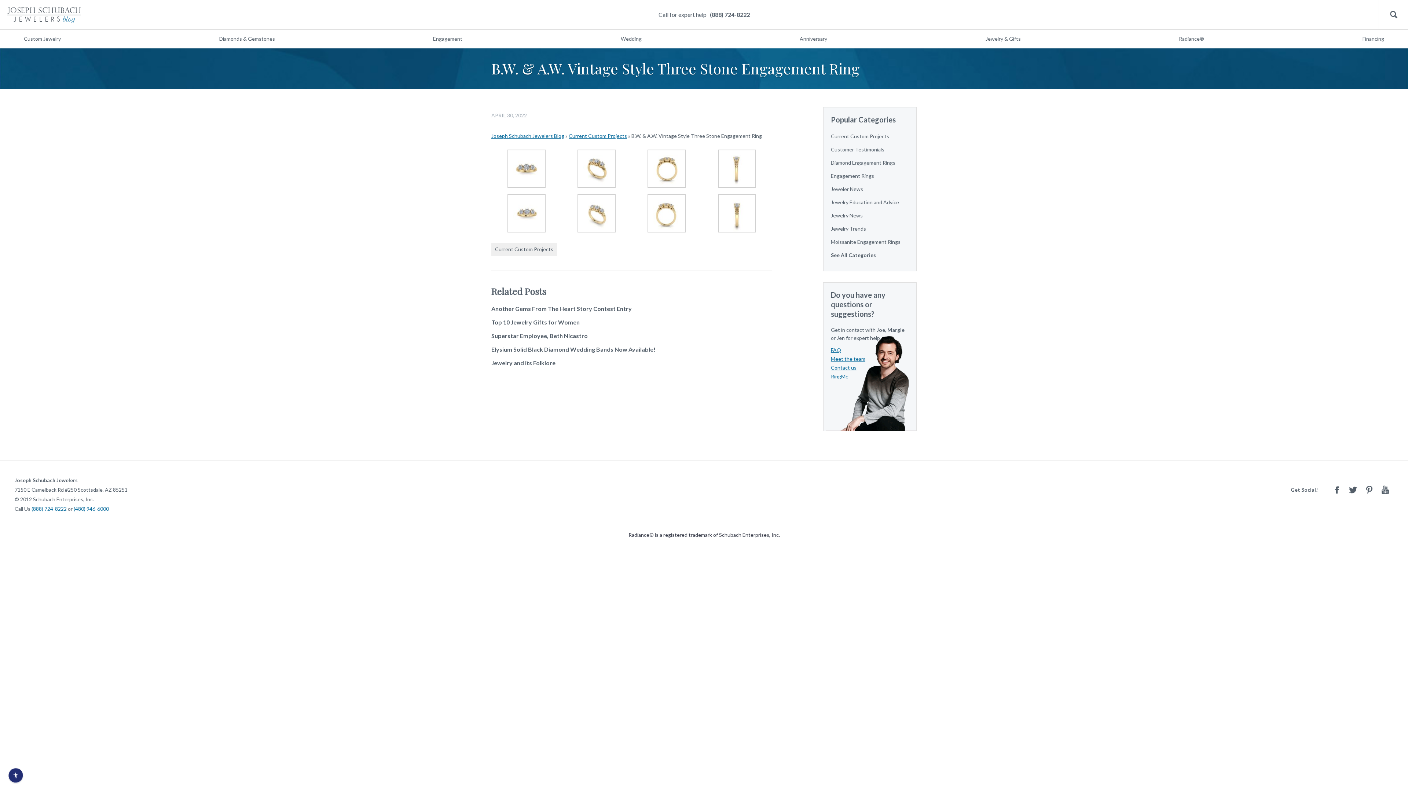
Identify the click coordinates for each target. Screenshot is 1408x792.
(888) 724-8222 (730, 14)
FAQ (836, 350)
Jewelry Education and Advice (865, 202)
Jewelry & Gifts (1003, 39)
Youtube (1385, 490)
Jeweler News (847, 189)
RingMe (839, 376)
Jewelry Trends (848, 228)
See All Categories (853, 255)
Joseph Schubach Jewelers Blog (527, 136)
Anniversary (813, 39)
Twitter (1353, 490)
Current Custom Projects (598, 136)
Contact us (844, 367)
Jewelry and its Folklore (523, 362)
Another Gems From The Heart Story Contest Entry (561, 308)
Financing (1373, 39)
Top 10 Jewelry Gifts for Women (535, 322)
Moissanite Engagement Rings (866, 242)
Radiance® (1191, 39)
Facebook (1337, 490)
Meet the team (848, 359)
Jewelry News (847, 215)
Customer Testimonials (857, 149)
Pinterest (1369, 490)
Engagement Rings (852, 176)
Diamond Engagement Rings (863, 163)
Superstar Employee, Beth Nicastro (539, 335)
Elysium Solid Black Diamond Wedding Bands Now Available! (573, 349)
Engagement (447, 39)
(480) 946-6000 (91, 509)
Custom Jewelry (42, 39)
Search (1393, 15)
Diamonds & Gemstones (247, 39)
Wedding (631, 39)
